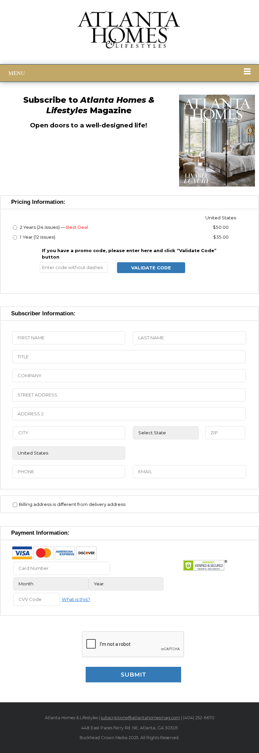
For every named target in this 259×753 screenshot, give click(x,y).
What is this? (76, 599)
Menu (16, 73)
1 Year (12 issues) (37, 237)
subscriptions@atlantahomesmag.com (140, 717)
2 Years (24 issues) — (53, 227)
